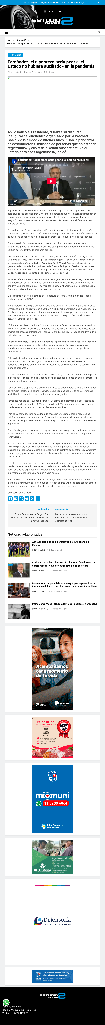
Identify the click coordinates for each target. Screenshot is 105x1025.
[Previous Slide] (94, 2)
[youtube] (60, 11)
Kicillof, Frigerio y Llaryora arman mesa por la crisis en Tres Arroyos (55, 3)
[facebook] (45, 11)
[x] (52, 11)
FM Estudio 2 (16, 72)
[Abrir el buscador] (99, 32)
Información (15, 55)
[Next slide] (98, 2)
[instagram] (48, 11)
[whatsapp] (56, 11)
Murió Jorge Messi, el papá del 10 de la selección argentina (64, 604)
